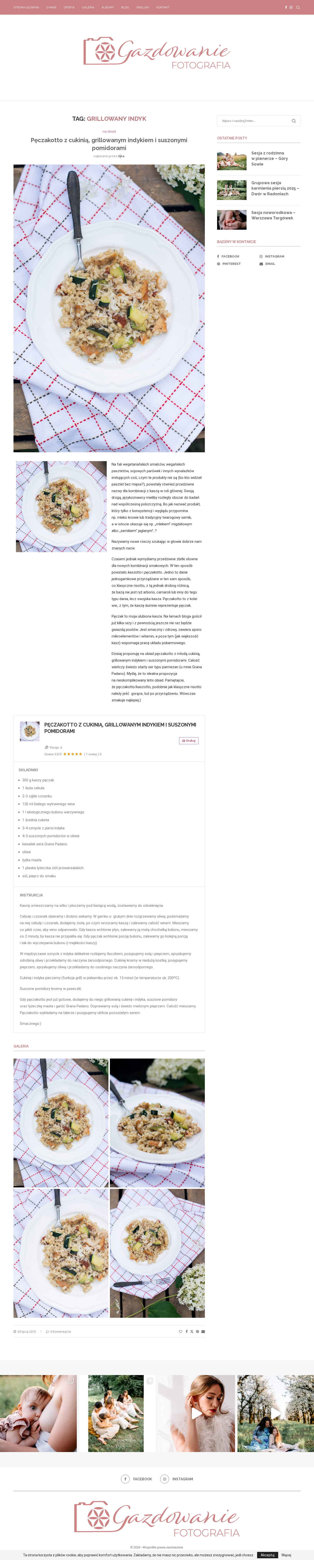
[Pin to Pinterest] (197, 1331)
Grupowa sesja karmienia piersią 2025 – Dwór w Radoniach (275, 188)
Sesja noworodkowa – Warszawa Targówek (273, 215)
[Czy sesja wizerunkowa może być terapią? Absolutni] (196, 1413)
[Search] (298, 7)
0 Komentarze (60, 1331)
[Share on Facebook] (187, 1331)
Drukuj (190, 740)
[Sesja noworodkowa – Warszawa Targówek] (232, 220)
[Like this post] (180, 1331)
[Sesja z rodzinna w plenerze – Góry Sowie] (232, 160)
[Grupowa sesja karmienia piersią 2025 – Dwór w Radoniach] (232, 190)
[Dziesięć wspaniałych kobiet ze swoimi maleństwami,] (38, 1413)
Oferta (69, 7)
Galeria (88, 7)
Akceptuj (268, 1555)
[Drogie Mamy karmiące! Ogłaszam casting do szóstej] (117, 1413)
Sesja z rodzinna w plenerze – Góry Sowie (269, 159)
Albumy (108, 7)
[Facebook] (286, 7)
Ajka (121, 156)
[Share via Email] (203, 1331)
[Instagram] (290, 7)
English (142, 7)
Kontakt (163, 7)
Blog (125, 7)
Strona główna (26, 7)
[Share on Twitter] (192, 1331)
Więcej (286, 1555)
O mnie (51, 7)
